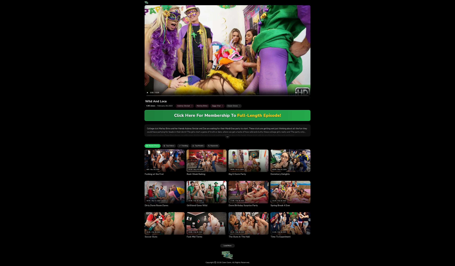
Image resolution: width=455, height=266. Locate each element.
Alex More (190, 241)
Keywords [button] (214, 146)
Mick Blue (222, 241)
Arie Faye (274, 209)
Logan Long (216, 209)
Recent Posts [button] (154, 146)
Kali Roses (191, 209)
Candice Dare (276, 241)
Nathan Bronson (307, 241)
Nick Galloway (183, 241)
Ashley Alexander (151, 209)
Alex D (262, 241)
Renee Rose (245, 178)
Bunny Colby (246, 241)
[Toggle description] (227, 136)
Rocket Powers (158, 178)
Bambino (298, 209)
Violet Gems (285, 178)
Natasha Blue (256, 209)
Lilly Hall (282, 209)
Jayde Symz (172, 241)
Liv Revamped (244, 209)
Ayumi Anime (234, 209)
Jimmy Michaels (223, 178)
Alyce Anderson (235, 241)
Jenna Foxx (296, 241)
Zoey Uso (148, 178)
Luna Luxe (163, 209)
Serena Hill (212, 178)
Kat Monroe (199, 209)
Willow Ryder (296, 178)
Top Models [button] (199, 146)
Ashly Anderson (201, 241)
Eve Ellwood (163, 241)
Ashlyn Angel (192, 178)
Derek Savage (266, 178)
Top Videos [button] (170, 146)
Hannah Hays (213, 241)
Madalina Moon (234, 178)
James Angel (307, 178)
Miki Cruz (208, 209)
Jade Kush (255, 241)
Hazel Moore (275, 178)
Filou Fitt (180, 209)
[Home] (146, 2)
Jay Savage (266, 209)
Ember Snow (286, 241)
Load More (227, 246)
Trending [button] (184, 146)
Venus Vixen (255, 178)
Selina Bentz (202, 178)
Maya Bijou (290, 209)
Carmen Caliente (151, 241)
